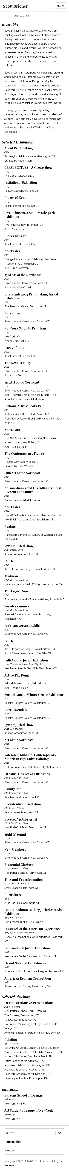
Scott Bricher (15, 6)
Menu (60, 5)
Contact (10, 1150)
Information (13, 1141)
